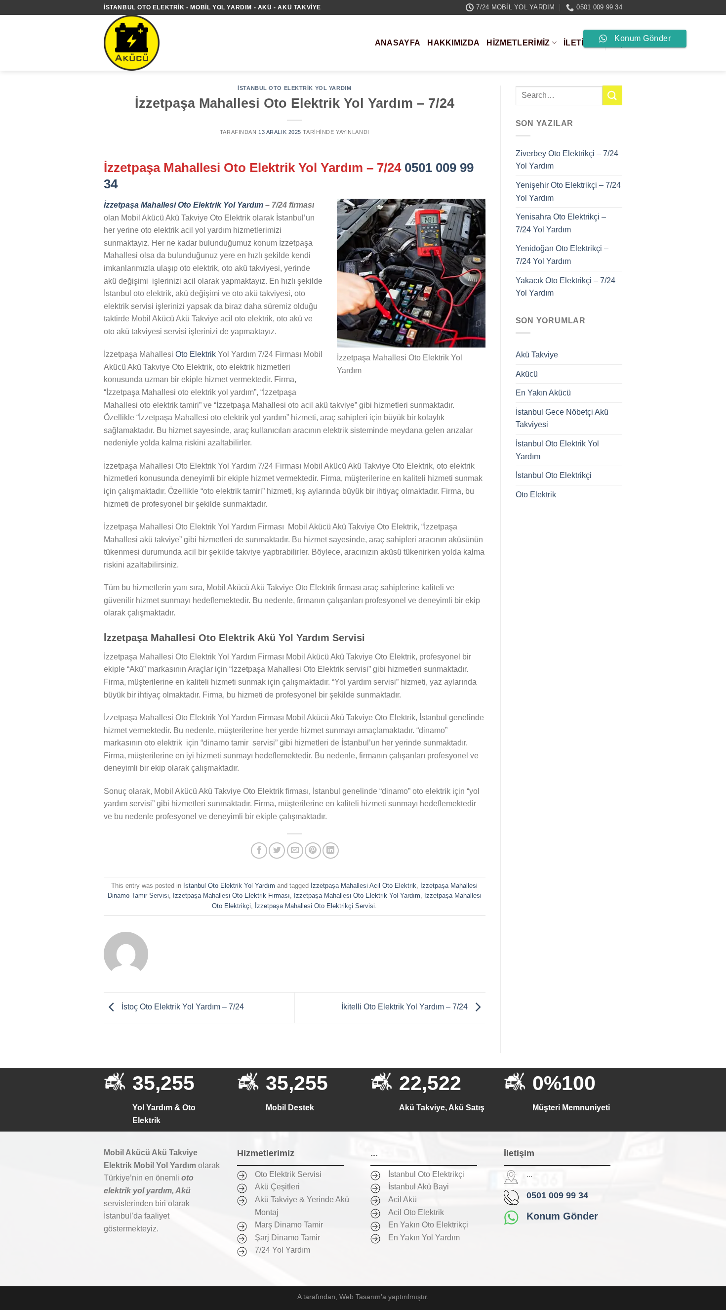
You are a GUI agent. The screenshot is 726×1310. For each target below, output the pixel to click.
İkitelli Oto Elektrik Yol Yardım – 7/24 (405, 1007)
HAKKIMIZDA (453, 43)
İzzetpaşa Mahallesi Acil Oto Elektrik (363, 885)
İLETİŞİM (581, 43)
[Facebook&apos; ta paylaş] (259, 850)
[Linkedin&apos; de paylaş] (331, 850)
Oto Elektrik (194, 354)
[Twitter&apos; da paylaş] (277, 850)
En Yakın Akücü (543, 393)
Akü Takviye (537, 354)
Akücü (527, 374)
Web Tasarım (360, 1297)
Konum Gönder (562, 1216)
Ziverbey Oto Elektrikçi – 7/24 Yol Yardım (567, 160)
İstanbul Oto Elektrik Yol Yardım (294, 88)
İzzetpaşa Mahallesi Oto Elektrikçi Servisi (315, 906)
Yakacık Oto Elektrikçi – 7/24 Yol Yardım (565, 287)
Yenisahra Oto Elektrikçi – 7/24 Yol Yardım (561, 223)
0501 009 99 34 (557, 1195)
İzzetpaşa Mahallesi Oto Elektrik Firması (231, 895)
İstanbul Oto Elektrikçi (554, 475)
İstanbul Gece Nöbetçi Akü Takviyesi (562, 418)
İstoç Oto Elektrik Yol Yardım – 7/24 (182, 1007)
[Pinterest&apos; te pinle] (313, 850)
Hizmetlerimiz (518, 43)
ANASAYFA (398, 43)
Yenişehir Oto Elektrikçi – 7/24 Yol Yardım (568, 191)
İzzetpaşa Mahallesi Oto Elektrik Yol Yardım (357, 895)
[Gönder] (612, 95)
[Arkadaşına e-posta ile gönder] (295, 850)
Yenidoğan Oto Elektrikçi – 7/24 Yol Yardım (562, 254)
